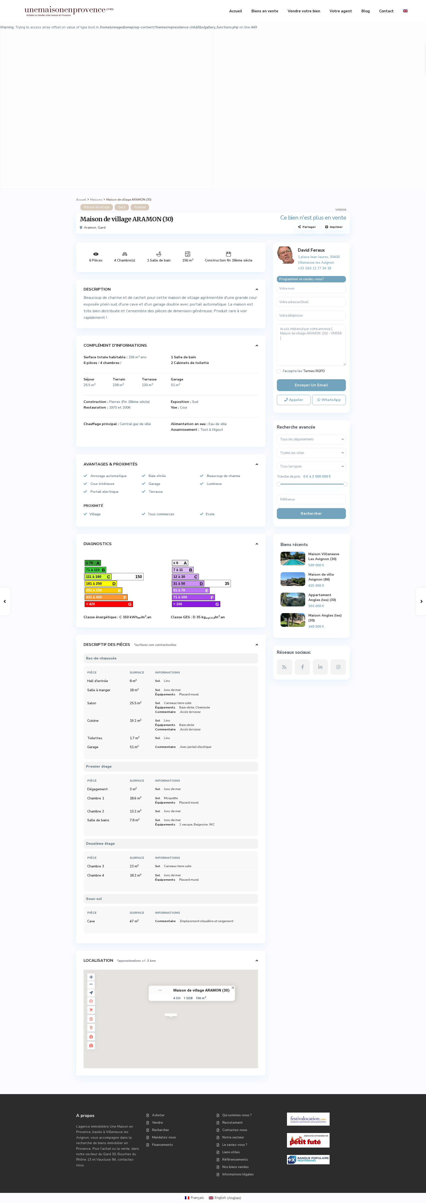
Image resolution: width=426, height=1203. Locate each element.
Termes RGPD (314, 371)
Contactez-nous (234, 1130)
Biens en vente (264, 11)
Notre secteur (233, 1137)
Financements (162, 1145)
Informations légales (238, 1174)
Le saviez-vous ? (234, 1145)
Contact (386, 11)
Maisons (96, 200)
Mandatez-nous (164, 1137)
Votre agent (341, 11)
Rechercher (160, 1130)
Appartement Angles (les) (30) (322, 597)
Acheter (158, 1115)
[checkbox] (279, 371)
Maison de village (96, 207)
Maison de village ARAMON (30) (201, 990)
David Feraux (311, 250)
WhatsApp (330, 399)
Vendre (157, 1122)
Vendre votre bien (304, 11)
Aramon (140, 207)
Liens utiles (231, 1152)
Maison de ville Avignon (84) (321, 577)
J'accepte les (304, 371)
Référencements (235, 1159)
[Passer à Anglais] (405, 11)
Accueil (235, 11)
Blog (365, 11)
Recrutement (232, 1122)
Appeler (295, 399)
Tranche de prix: (289, 476)
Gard (121, 207)
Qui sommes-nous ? (237, 1115)
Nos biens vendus (235, 1167)
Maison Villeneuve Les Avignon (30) (323, 556)
